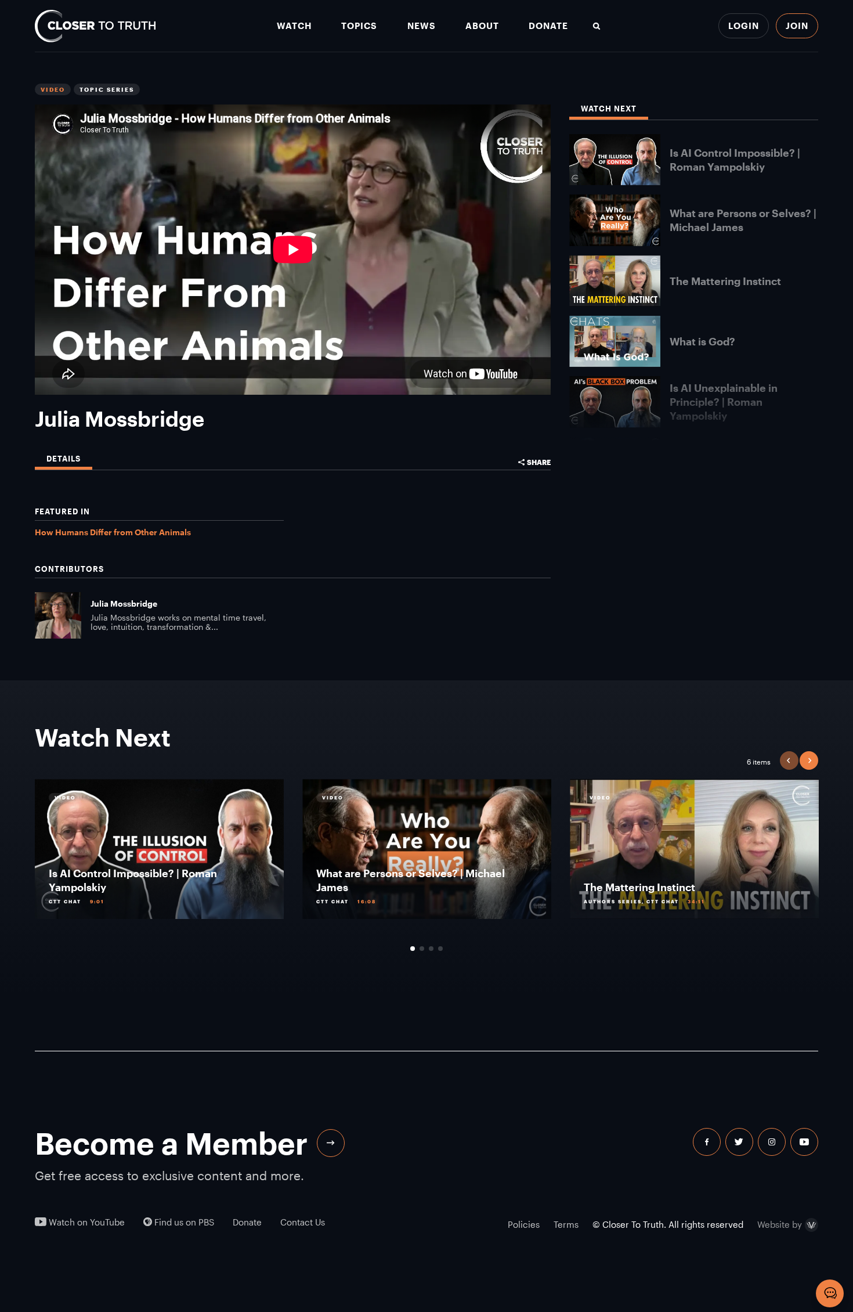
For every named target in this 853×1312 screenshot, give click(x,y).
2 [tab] (422, 948)
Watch (294, 26)
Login (743, 25)
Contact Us (302, 1222)
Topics (359, 26)
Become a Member (171, 1143)
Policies (524, 1224)
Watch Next (609, 108)
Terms (566, 1224)
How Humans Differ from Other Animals (113, 532)
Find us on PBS (183, 1222)
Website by (779, 1225)
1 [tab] (412, 948)
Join (797, 25)
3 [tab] (431, 948)
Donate (548, 26)
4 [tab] (440, 948)
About (482, 26)
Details (63, 459)
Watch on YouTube (85, 1222)
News (421, 26)
